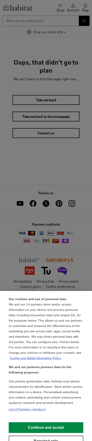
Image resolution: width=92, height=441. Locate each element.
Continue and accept (46, 427)
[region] (46, 366)
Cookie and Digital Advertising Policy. (36, 358)
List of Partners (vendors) (27, 409)
